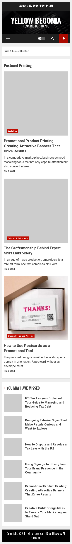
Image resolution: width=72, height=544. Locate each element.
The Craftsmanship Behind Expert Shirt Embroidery (36, 211)
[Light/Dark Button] (41, 38)
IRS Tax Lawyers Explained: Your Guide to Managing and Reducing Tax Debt (13, 403)
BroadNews (52, 533)
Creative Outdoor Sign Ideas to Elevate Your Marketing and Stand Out (13, 513)
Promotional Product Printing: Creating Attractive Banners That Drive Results (36, 103)
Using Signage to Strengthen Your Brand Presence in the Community (13, 469)
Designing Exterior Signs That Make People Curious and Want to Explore (13, 425)
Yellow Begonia (36, 20)
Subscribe (63, 38)
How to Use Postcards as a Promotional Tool (36, 308)
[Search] (52, 38)
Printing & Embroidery (18, 238)
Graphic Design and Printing (20, 335)
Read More (9, 171)
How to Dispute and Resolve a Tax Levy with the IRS (13, 447)
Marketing (12, 131)
